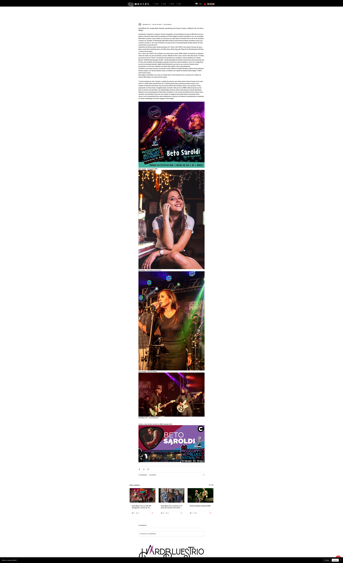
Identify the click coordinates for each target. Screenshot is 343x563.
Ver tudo (211, 485)
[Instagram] (141, 4)
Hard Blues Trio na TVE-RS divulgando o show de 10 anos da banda (141, 507)
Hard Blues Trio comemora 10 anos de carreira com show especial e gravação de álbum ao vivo (171, 507)
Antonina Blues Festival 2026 (200, 506)
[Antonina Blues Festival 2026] (200, 495)
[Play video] (171, 443)
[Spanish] (213, 4)
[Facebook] (143, 4)
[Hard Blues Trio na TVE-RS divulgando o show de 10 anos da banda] (142, 495)
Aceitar (335, 560)
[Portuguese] (208, 4)
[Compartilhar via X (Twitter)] (144, 469)
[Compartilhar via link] (148, 469)
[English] (210, 4)
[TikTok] (146, 4)
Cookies (327, 560)
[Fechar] (341, 560)
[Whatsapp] (148, 4)
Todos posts (134, 12)
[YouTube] (136, 4)
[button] (205, 4)
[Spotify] (138, 4)
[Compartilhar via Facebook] (139, 469)
